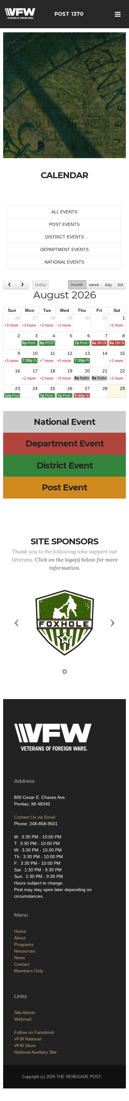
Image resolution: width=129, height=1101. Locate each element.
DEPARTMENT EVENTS (64, 249)
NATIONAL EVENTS (64, 262)
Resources (24, 951)
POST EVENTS (64, 224)
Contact (21, 964)
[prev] (9, 284)
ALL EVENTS (64, 211)
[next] (22, 284)
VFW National (27, 1038)
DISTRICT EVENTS (64, 236)
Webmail (22, 1019)
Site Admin (24, 1012)
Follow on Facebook (34, 1032)
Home (20, 931)
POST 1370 (68, 14)
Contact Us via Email (34, 817)
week (94, 284)
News (19, 957)
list (120, 284)
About (20, 937)
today (40, 284)
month (77, 284)
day (108, 284)
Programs (24, 944)
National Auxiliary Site (35, 1052)
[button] (17, 622)
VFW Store (25, 1045)
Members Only (28, 970)
